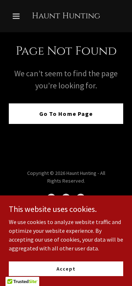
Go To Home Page (65, 113)
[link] (66, 16)
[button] (17, 16)
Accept (65, 268)
